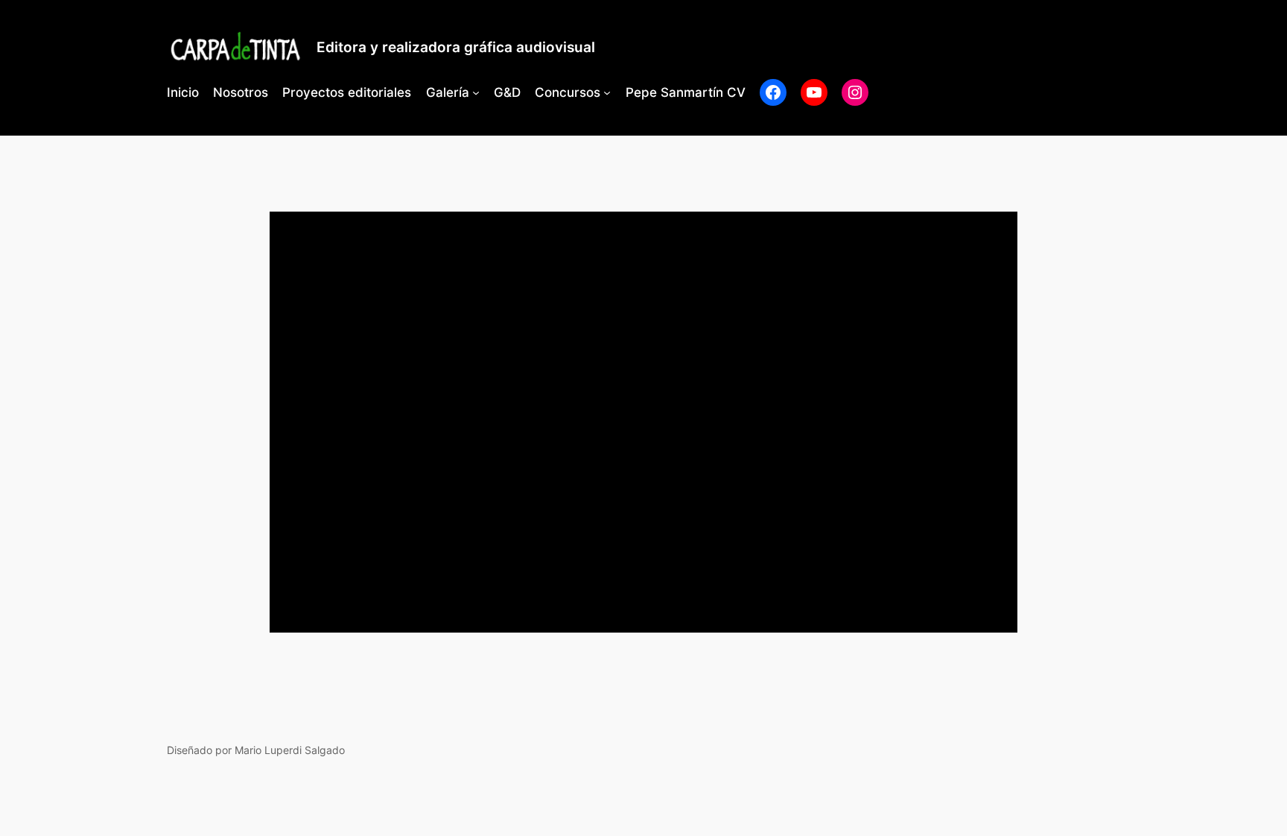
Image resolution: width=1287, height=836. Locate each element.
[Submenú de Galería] (476, 92)
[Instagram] (855, 92)
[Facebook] (773, 92)
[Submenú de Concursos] (607, 92)
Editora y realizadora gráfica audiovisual (456, 47)
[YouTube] (814, 92)
